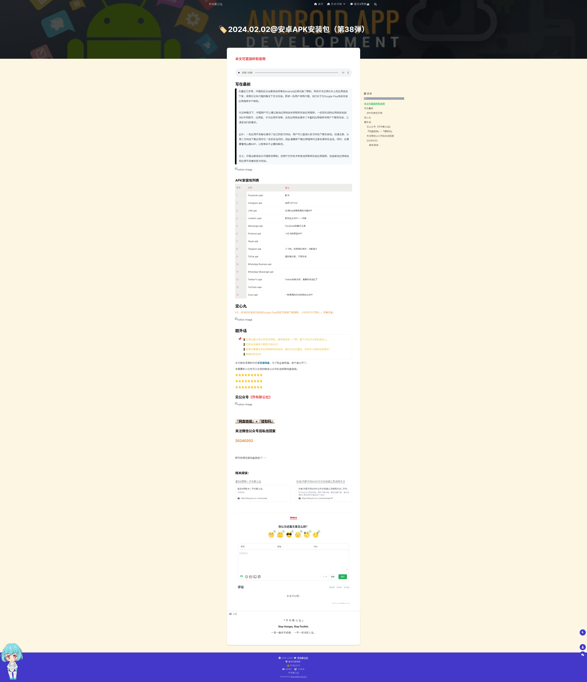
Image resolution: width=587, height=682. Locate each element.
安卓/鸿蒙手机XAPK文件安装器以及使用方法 (320, 481)
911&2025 (295, 665)
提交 (343, 577)
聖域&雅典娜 (294, 661)
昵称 (243, 546)
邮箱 (279, 546)
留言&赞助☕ (362, 4)
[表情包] (251, 577)
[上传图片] (255, 577)
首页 (320, 4)
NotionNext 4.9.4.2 (299, 676)
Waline (343, 603)
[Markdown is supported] (242, 577)
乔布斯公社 (302, 658)
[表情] (246, 577)
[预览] (259, 577)
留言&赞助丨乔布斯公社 (248, 481)
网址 (315, 546)
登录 (333, 577)
